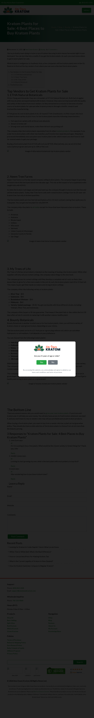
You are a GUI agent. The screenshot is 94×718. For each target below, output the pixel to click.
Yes (41, 362)
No (52, 362)
